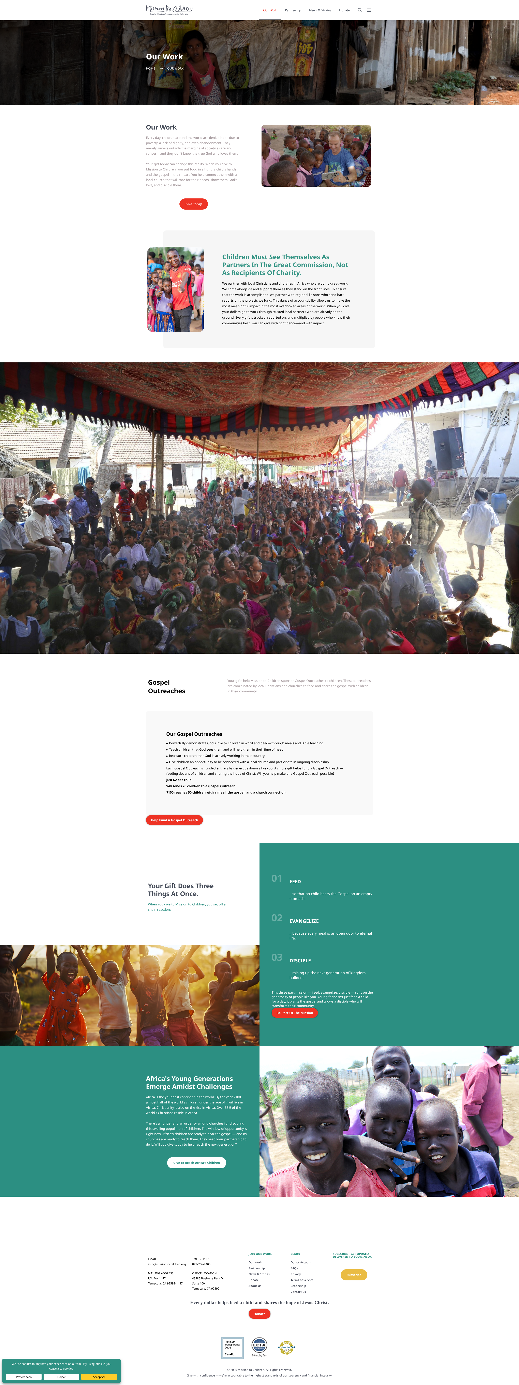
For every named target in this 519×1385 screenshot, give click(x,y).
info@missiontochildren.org (167, 1264)
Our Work (270, 10)
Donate (344, 10)
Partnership (293, 10)
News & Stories (320, 10)
